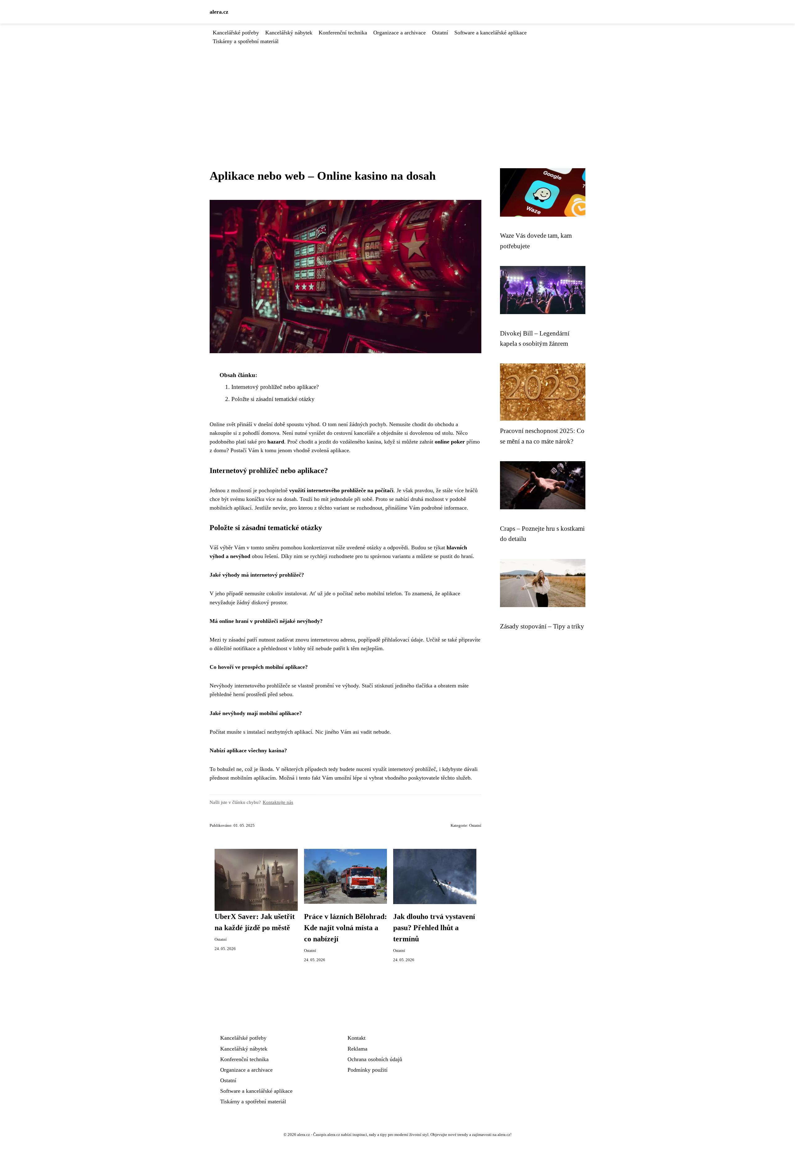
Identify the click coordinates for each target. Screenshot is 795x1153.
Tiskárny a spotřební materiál (246, 41)
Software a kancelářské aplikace (490, 32)
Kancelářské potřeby (236, 32)
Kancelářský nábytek (288, 32)
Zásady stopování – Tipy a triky (542, 626)
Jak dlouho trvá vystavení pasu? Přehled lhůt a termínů (434, 927)
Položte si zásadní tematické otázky (273, 399)
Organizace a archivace (399, 32)
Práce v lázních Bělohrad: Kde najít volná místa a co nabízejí (345, 927)
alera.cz (219, 12)
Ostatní (440, 32)
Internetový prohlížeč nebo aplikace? (275, 387)
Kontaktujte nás (278, 802)
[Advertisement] (397, 92)
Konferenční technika (343, 32)
